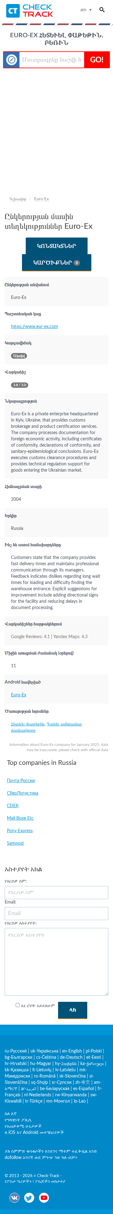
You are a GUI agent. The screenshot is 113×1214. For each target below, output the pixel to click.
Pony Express (20, 831)
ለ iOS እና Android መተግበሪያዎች (34, 1132)
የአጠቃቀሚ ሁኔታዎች (23, 1126)
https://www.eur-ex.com (34, 327)
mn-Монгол (58, 1101)
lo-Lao (80, 1101)
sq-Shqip (39, 1082)
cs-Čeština (46, 1057)
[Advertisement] (56, 127)
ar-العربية (28, 1089)
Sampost (15, 843)
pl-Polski (94, 1051)
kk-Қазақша (17, 1070)
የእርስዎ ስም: (16, 881)
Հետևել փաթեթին (28, 724)
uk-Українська (44, 1051)
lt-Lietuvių (41, 1070)
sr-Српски (62, 1082)
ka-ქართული (92, 1064)
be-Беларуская (54, 1089)
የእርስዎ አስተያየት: (21, 923)
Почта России (21, 781)
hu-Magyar (40, 1064)
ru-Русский (16, 1051)
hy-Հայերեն (66, 1064)
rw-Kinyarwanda (71, 1095)
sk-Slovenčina (72, 1076)
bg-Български (18, 1057)
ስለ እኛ (11, 1114)
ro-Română (45, 1076)
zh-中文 (82, 1082)
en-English (72, 1051)
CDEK (13, 806)
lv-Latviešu (65, 1070)
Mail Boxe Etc (20, 818)
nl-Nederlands (37, 1095)
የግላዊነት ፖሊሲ (18, 1120)
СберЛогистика (22, 793)
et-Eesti (93, 1057)
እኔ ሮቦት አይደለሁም (38, 1006)
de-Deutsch (71, 1057)
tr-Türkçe (33, 1101)
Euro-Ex (18, 695)
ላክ (72, 1010)
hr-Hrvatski (15, 1064)
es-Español (83, 1089)
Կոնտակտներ (56, 246)
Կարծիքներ (55, 262)
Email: (10, 902)
